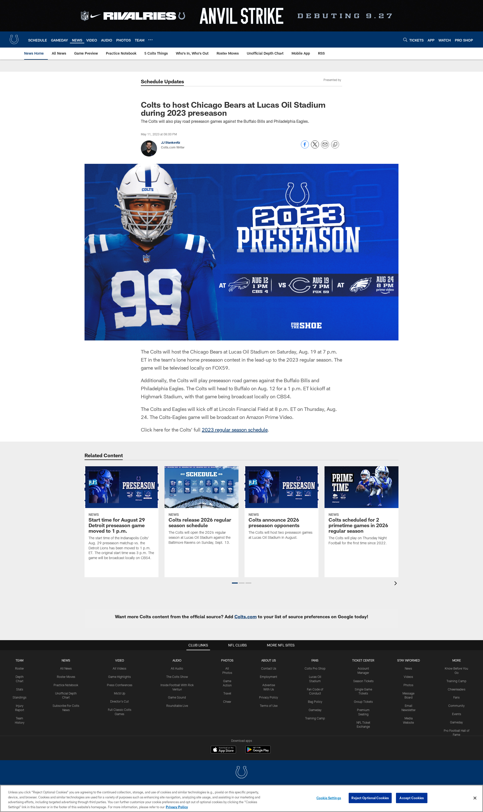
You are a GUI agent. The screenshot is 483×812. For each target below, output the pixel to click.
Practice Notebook (66, 685)
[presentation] (396, 584)
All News (66, 668)
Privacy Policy (268, 697)
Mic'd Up (119, 693)
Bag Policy (315, 701)
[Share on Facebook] (305, 147)
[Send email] (325, 147)
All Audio (177, 668)
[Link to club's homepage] (14, 39)
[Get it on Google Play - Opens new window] (258, 752)
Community (456, 705)
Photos (227, 660)
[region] (241, 798)
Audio (177, 660)
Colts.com (245, 616)
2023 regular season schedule (235, 430)
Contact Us (268, 668)
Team (19, 660)
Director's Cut (119, 701)
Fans (456, 697)
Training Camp (315, 718)
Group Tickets (363, 701)
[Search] (405, 39)
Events (456, 714)
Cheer (227, 701)
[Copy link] (335, 144)
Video (119, 660)
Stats (19, 689)
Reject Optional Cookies (370, 798)
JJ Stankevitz (170, 142)
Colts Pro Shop (315, 668)
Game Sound (177, 697)
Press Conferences (119, 685)
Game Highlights (119, 676)
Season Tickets (363, 681)
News (66, 660)
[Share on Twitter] (315, 147)
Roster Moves (66, 676)
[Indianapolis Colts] (241, 773)
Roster (19, 668)
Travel (227, 693)
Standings (19, 697)
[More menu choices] (150, 40)
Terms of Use (268, 705)
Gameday (315, 710)
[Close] (474, 797)
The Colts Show (177, 676)
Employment (268, 676)
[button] (234, 583)
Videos (408, 676)
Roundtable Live (177, 705)
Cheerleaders (456, 689)
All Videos (119, 668)
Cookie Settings (328, 798)
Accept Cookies (411, 798)
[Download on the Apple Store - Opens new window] (223, 750)
